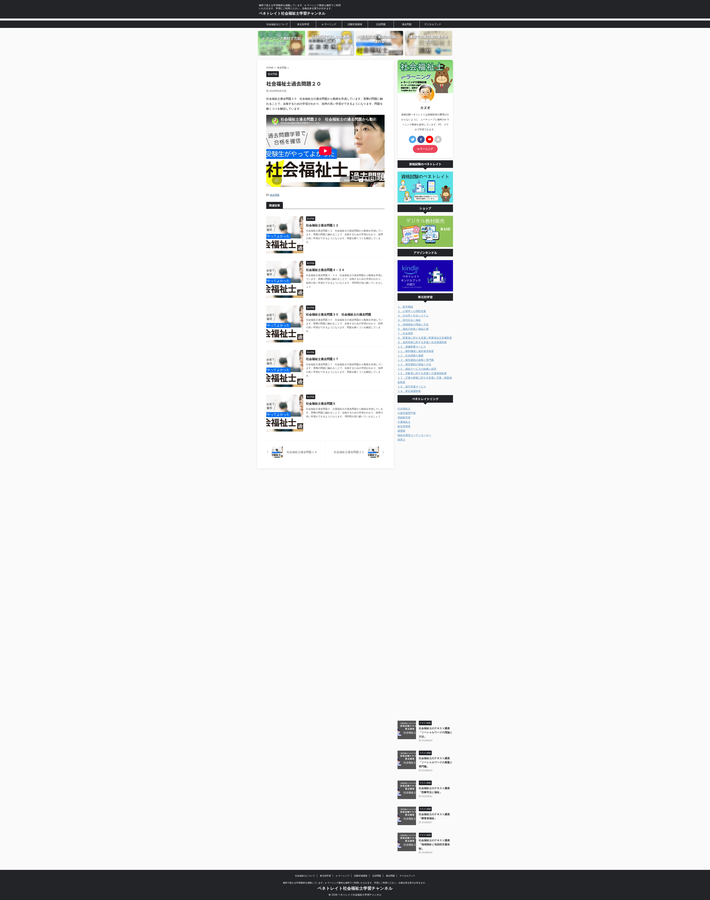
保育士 (401, 439)
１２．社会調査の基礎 (410, 355)
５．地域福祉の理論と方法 (413, 324)
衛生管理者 (404, 426)
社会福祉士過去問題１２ (322, 225)
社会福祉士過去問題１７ (322, 359)
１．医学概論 (405, 306)
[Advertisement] (425, 580)
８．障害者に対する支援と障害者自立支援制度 (425, 337)
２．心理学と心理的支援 (412, 311)
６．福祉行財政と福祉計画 (413, 328)
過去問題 (407, 24)
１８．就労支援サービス (412, 386)
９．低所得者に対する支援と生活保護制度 (422, 342)
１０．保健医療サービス (412, 346)
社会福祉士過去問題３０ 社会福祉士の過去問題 (338, 314)
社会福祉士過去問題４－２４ (325, 270)
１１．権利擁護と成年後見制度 (416, 351)
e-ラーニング (329, 24)
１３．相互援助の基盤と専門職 (416, 359)
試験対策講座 (355, 24)
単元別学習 (303, 24)
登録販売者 (404, 417)
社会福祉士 (404, 408)
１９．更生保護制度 (409, 391)
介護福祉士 (404, 421)
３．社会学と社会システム (413, 315)
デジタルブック (432, 24)
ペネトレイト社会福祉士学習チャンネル (292, 13)
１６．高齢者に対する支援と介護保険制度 (422, 373)
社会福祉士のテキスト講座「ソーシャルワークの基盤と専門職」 (435, 762)
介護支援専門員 (407, 413)
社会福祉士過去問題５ (321, 403)
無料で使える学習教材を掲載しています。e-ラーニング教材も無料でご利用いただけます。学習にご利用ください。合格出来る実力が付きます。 (355, 882)
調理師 (401, 430)
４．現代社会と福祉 (409, 320)
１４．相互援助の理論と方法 (414, 364)
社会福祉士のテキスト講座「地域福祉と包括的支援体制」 (434, 844)
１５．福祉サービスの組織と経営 (417, 368)
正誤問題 (381, 24)
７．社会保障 (405, 333)
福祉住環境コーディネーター (414, 435)
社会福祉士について (277, 24)
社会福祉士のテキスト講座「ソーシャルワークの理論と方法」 (435, 732)
